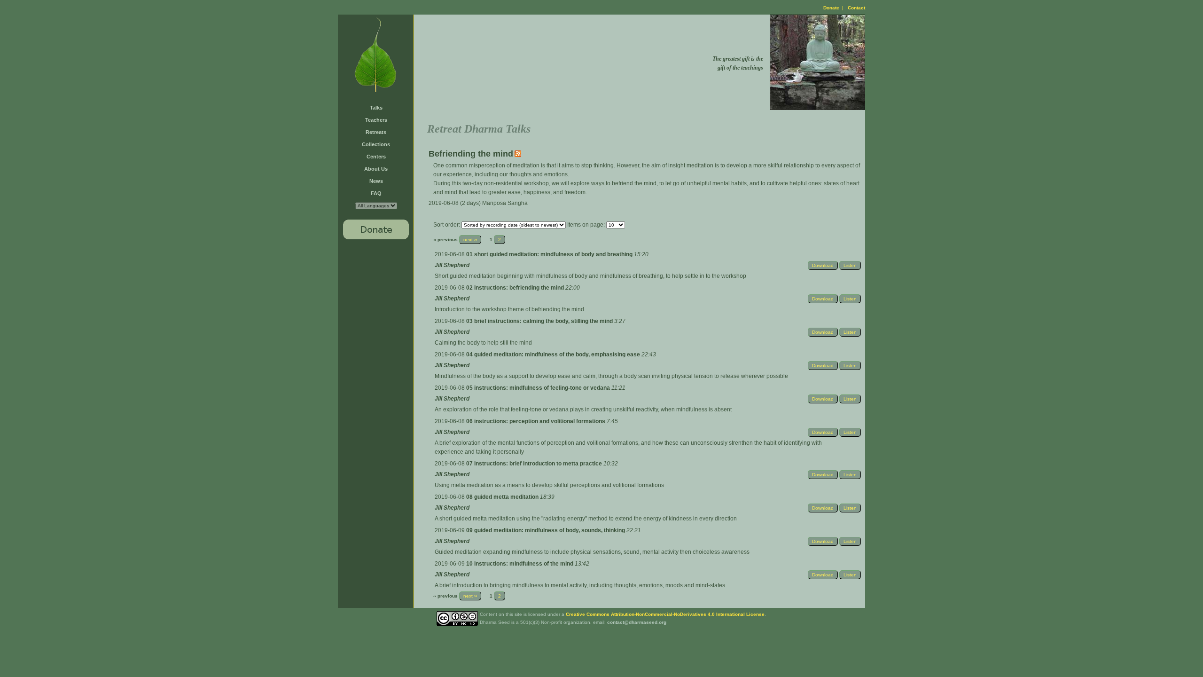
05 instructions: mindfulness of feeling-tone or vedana (538, 388)
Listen (850, 265)
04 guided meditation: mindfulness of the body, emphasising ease (553, 354)
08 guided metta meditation (503, 497)
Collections (376, 144)
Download (823, 265)
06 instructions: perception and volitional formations (536, 421)
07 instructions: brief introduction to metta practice (534, 463)
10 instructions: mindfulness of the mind (520, 563)
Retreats (376, 132)
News (376, 181)
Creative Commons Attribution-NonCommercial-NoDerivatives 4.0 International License (665, 614)
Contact (856, 7)
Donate (831, 7)
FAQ (376, 193)
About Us (376, 169)
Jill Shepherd (452, 265)
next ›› (470, 239)
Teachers (376, 120)
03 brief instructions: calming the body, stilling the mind (540, 321)
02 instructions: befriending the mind (515, 287)
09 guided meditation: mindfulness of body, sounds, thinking (546, 530)
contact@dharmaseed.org (636, 622)
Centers (376, 156)
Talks (376, 107)
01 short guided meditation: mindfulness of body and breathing (550, 254)
